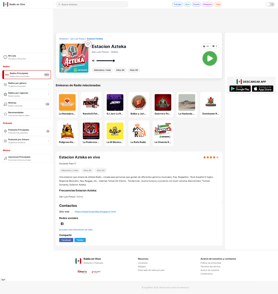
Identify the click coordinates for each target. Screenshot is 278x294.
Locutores (142, 263)
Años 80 (120, 70)
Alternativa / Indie (102, 70)
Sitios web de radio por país (151, 270)
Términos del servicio (210, 266)
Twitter (80, 240)
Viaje (218, 4)
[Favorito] (88, 43)
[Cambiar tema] (270, 4)
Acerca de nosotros (210, 270)
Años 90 (134, 70)
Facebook (66, 240)
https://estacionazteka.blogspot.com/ (95, 211)
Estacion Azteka (95, 38)
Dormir (196, 4)
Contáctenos (207, 273)
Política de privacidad (211, 263)
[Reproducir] (210, 58)
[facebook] (62, 224)
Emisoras (63, 38)
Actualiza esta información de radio (76, 229)
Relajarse (207, 4)
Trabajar (177, 4)
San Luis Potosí (77, 38)
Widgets (142, 266)
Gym (187, 4)
